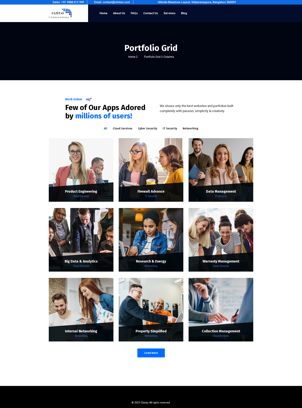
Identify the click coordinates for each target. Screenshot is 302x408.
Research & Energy (151, 261)
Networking (151, 266)
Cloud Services (81, 196)
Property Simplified (151, 331)
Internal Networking (81, 331)
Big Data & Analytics (81, 261)
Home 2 (133, 56)
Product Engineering (81, 191)
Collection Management (221, 331)
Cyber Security (221, 266)
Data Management (221, 191)
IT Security (151, 196)
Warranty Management (221, 261)
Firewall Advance (151, 191)
